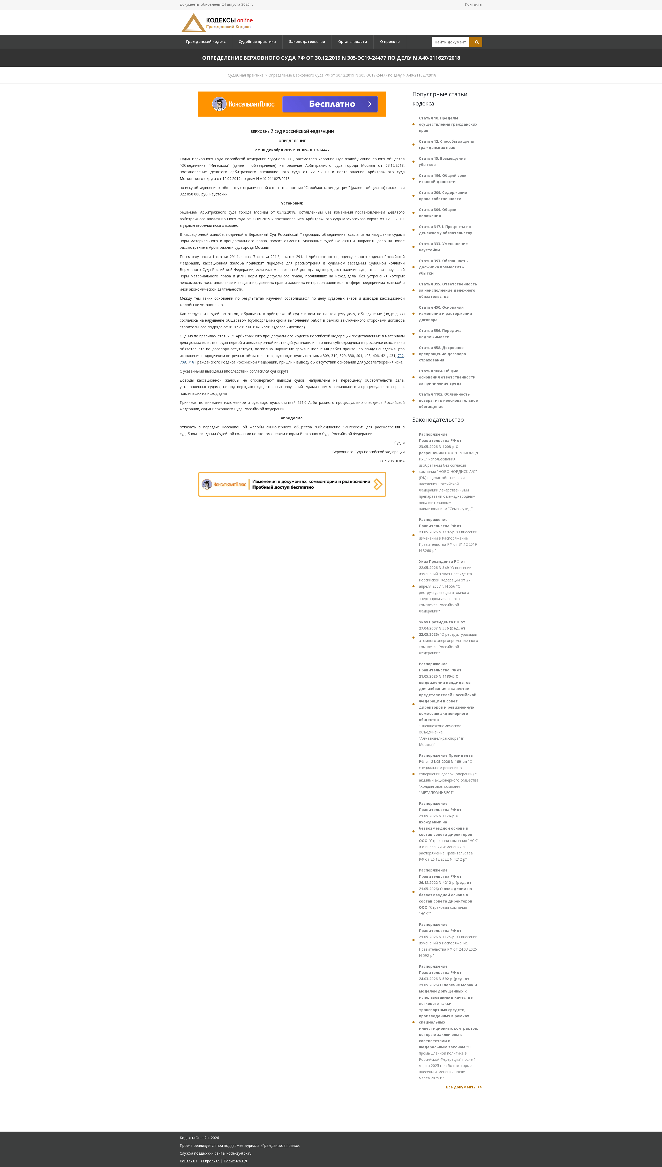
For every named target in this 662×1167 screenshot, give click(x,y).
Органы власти (352, 41)
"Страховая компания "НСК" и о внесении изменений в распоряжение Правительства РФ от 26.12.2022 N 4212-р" (448, 831)
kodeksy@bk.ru (239, 1153)
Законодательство (307, 41)
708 (183, 362)
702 (400, 355)
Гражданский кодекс (205, 41)
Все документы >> (464, 1087)
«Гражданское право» (279, 1145)
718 (191, 362)
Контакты (473, 4)
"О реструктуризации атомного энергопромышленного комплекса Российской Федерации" (448, 637)
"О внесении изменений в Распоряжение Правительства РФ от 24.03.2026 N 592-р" (448, 940)
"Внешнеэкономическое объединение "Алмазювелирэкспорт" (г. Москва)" (448, 704)
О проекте (390, 41)
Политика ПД (235, 1160)
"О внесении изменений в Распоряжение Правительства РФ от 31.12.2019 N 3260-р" (448, 535)
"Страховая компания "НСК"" (445, 892)
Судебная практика (257, 41)
